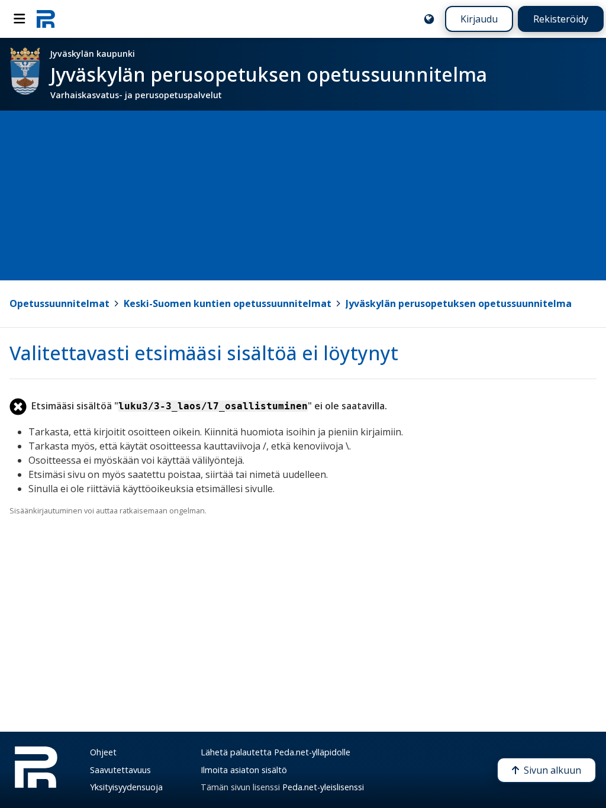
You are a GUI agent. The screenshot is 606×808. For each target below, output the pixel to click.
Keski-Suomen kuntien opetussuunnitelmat (227, 303)
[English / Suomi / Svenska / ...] (429, 19)
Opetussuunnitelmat (59, 303)
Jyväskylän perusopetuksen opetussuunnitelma (459, 303)
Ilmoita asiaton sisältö (244, 769)
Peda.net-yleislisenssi (323, 787)
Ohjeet (103, 752)
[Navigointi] (19, 19)
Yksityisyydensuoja (126, 787)
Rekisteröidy (560, 18)
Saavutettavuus (120, 769)
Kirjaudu (479, 18)
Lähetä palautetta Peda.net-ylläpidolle (275, 752)
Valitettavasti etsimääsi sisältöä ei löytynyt (203, 353)
